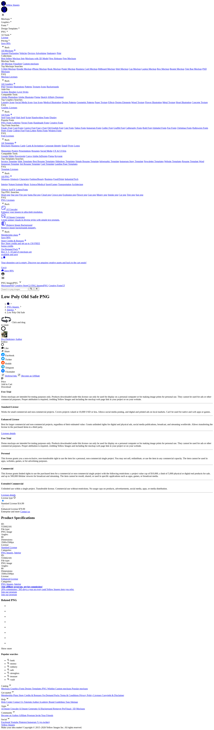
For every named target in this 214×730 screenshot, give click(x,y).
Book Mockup (54, 69)
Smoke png (113, 195)
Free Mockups (69, 58)
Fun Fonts (171, 128)
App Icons (38, 102)
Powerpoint (20, 156)
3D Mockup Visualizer (11, 64)
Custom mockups (31, 64)
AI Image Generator (28, 708)
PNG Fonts (6, 123)
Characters (24, 179)
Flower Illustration (153, 102)
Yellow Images (8, 725)
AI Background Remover (50, 708)
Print (59, 53)
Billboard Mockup (106, 69)
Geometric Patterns (85, 102)
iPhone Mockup (39, 69)
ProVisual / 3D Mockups (73, 708)
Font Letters (30, 130)
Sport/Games (52, 184)
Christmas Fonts (184, 128)
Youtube (15, 722)
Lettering (16, 123)
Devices (31, 53)
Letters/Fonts (22, 189)
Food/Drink (58, 179)
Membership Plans (10, 695)
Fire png (23, 195)
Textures (36, 86)
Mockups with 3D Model (36, 58)
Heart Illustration (183, 102)
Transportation (64, 184)
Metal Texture (168, 102)
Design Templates (33, 688)
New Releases (55, 58)
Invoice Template (9, 161)
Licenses (97, 695)
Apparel (5, 53)
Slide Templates (25, 161)
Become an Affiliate (30, 376)
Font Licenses (7, 136)
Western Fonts (54, 130)
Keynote (58, 156)
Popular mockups (80, 688)
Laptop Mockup (149, 69)
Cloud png (46, 195)
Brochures (6, 145)
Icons (43, 86)
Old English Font (55, 128)
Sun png (139, 195)
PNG (44, 688)
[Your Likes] (2, 270)
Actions (4, 92)
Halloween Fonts (200, 128)
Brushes (12, 92)
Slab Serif (20, 117)
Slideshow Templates (65, 161)
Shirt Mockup (122, 69)
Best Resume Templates (44, 161)
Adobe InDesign (40, 156)
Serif (3, 117)
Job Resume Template (30, 164)
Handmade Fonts (41, 123)
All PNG (5, 176)
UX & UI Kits (59, 151)
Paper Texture (101, 102)
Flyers (70, 145)
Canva (29, 156)
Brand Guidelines (57, 702)
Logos (77, 145)
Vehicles (23, 53)
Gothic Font (107, 128)
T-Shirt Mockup (8, 69)
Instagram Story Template (131, 161)
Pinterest (23, 722)
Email (64, 145)
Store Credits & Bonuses (30, 695)
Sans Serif (10, 117)
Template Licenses (9, 169)
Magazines (6, 151)
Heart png (5, 195)
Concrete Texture (200, 102)
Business (49, 179)
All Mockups (7, 50)
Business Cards (18, 145)
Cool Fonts (18, 128)
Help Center (7, 702)
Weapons (5, 179)
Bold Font (147, 128)
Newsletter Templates (154, 161)
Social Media (46, 151)
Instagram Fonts (93, 128)
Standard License (9, 547)
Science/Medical (37, 184)
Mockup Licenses (9, 77)
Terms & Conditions (69, 695)
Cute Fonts (69, 128)
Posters (15, 151)
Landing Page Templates (66, 164)
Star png (15, 195)
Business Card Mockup (87, 69)
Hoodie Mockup (24, 69)
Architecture (77, 184)
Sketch (44, 97)
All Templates (7, 143)
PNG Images (7, 552)
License (4, 37)
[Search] (31, 289)
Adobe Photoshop (9, 97)
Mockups (5, 688)
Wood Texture (137, 102)
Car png (122, 195)
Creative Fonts (56, 123)
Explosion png (69, 195)
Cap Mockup (135, 69)
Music (26, 184)
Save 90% (5, 43)
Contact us (25, 511)
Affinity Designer (55, 97)
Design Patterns (69, 102)
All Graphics (7, 84)
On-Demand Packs (51, 695)
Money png (102, 195)
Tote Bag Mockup (193, 69)
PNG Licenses (8, 200)
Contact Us (18, 702)
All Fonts (5, 115)
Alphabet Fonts (159, 128)
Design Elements (123, 102)
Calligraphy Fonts (133, 128)
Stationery (51, 53)
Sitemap (74, 702)
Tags (68, 702)
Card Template (47, 164)
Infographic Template (109, 161)
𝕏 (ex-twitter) (43, 722)
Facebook (6, 722)
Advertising (41, 53)
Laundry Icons (8, 102)
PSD (3, 86)
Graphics (14, 688)
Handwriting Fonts (40, 117)
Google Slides (7, 156)
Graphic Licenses (9, 107)
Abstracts (14, 179)
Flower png (82, 195)
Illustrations (19, 86)
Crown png (57, 195)
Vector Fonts (27, 123)
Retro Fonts (42, 130)
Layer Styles (22, 92)
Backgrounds (53, 86)
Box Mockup (163, 69)
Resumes (35, 151)
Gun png (92, 195)
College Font (19, 130)
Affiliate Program (27, 715)
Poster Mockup (68, 69)
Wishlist (51, 688)
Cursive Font (30, 128)
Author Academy (40, 702)
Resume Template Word (193, 161)
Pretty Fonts (6, 130)
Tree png (131, 195)
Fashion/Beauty (37, 179)
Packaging (14, 53)
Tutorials (28, 702)
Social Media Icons (24, 102)
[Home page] (8, 304)
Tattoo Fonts (80, 128)
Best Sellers (6, 58)
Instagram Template (10, 164)
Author (18, 339)
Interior (4, 184)
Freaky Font (6, 128)
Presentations (25, 151)
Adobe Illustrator (26, 97)
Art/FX (12, 189)
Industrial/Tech (71, 179)
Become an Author (10, 715)
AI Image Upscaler (10, 708)
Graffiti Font (119, 128)
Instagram (32, 722)
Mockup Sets (19, 58)
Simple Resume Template (87, 161)
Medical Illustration (52, 102)
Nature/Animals (15, 184)
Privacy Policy (86, 695)
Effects (111, 102)
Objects (4, 189)
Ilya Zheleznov (8, 339)
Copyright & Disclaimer (113, 695)
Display (53, 117)
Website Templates (172, 161)
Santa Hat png (34, 195)
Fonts (22, 688)
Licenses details (8, 433)
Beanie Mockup (177, 69)
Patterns (28, 86)
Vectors (9, 86)
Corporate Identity (52, 145)
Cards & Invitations (35, 145)
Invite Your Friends (44, 715)
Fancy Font (41, 128)
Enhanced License (9, 579)
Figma (37, 97)
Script (28, 117)
